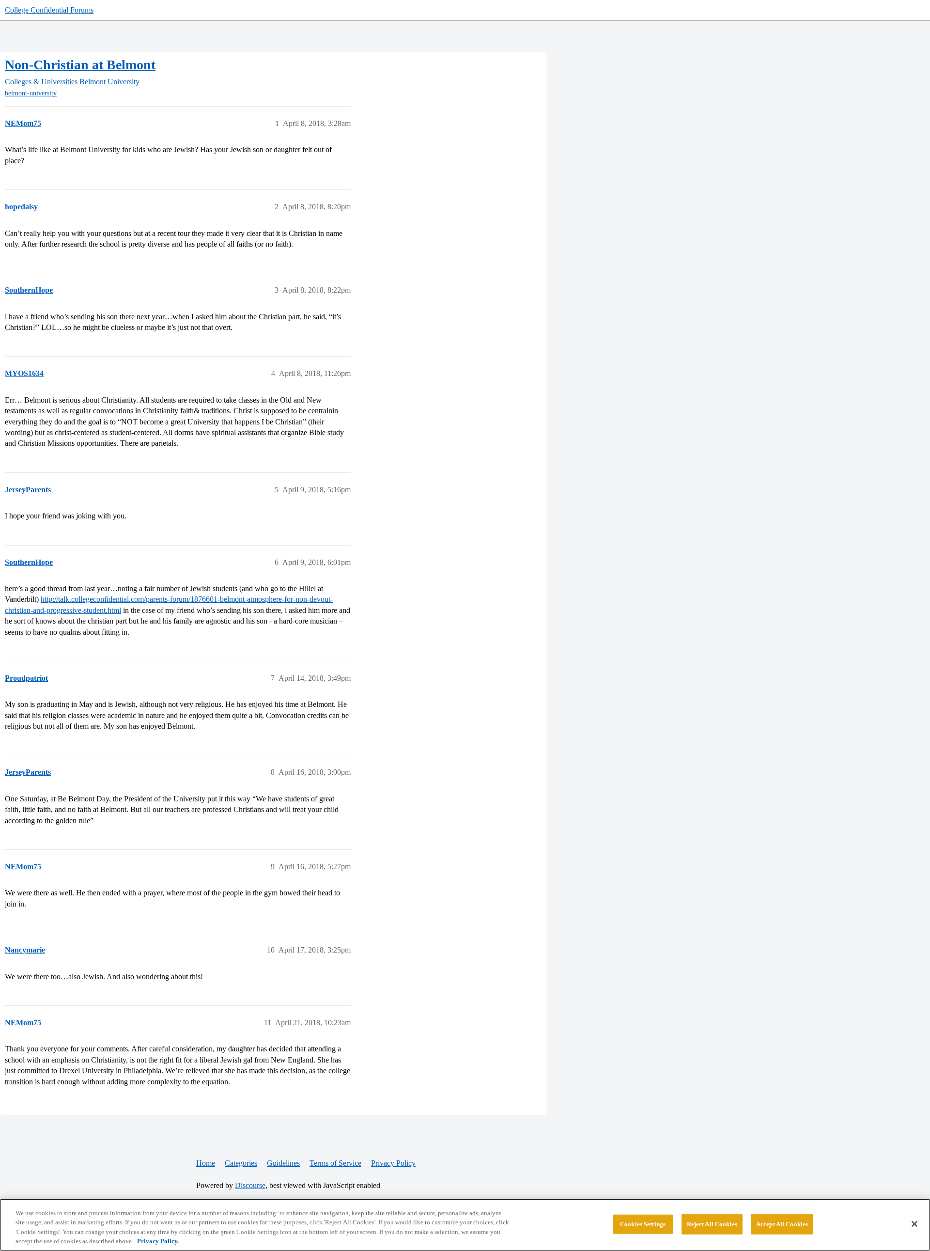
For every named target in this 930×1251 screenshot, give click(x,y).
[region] (465, 1225)
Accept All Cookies (782, 1224)
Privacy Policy (393, 1163)
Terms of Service (335, 1163)
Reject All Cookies (712, 1224)
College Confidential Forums (49, 10)
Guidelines (283, 1163)
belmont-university (31, 93)
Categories (241, 1163)
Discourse (250, 1185)
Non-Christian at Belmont (80, 64)
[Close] (914, 1224)
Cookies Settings (643, 1224)
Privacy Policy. (158, 1241)
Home (205, 1163)
